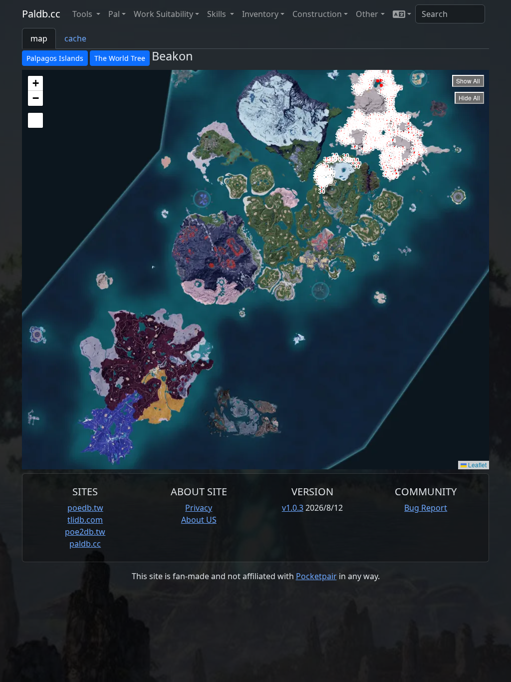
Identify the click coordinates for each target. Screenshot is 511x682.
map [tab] (38, 38)
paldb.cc (85, 543)
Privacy (198, 507)
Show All (468, 80)
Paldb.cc (41, 13)
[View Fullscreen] (35, 120)
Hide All (469, 97)
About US (199, 519)
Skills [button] (217, 13)
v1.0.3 (292, 507)
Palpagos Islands (54, 58)
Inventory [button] (260, 13)
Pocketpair (316, 576)
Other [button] (367, 13)
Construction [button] (317, 13)
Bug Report (425, 507)
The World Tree (119, 58)
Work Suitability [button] (163, 13)
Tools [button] (83, 13)
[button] (402, 14)
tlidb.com (85, 519)
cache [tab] (75, 38)
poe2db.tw (85, 531)
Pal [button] (114, 13)
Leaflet (477, 464)
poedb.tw (85, 507)
